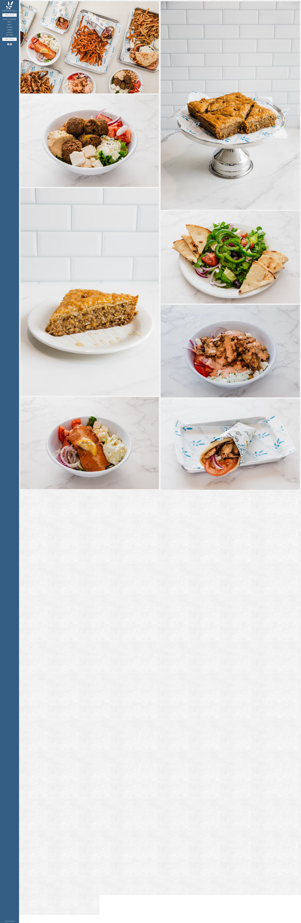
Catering (10, 27)
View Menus (91, 852)
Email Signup (9, 39)
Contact (9, 32)
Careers (9, 30)
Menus (10, 24)
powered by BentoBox (12, 921)
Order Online (11, 15)
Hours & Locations (9, 19)
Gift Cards (10, 35)
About (9, 22)
